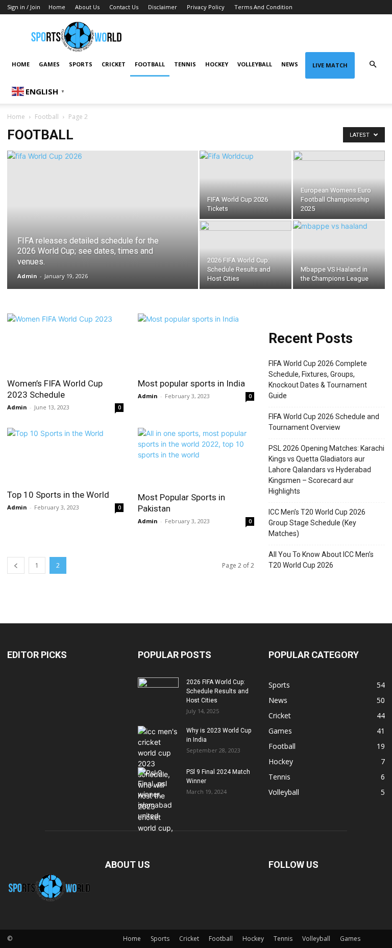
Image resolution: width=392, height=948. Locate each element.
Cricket (114, 64)
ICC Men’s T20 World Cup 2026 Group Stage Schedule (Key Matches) (316, 523)
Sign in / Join (23, 7)
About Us (87, 7)
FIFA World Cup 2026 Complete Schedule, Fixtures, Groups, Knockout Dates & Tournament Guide (317, 379)
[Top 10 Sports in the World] (65, 455)
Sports (80, 64)
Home (56, 7)
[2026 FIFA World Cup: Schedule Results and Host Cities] (245, 255)
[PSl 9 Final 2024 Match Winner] (158, 794)
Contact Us (123, 7)
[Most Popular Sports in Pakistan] (196, 456)
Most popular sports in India (191, 383)
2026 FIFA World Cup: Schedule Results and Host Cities (217, 691)
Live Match (330, 65)
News (289, 64)
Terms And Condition (263, 7)
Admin (27, 276)
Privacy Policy (206, 7)
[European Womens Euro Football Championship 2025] (339, 185)
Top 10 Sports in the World (58, 495)
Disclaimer (162, 7)
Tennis (185, 64)
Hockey (216, 64)
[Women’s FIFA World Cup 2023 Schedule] (65, 342)
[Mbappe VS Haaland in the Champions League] (339, 255)
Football (150, 64)
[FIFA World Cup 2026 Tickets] (245, 177)
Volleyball (254, 64)
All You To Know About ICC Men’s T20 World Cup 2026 (321, 559)
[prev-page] (15, 565)
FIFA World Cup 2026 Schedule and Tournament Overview (323, 421)
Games (49, 64)
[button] (372, 64)
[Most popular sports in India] (196, 342)
